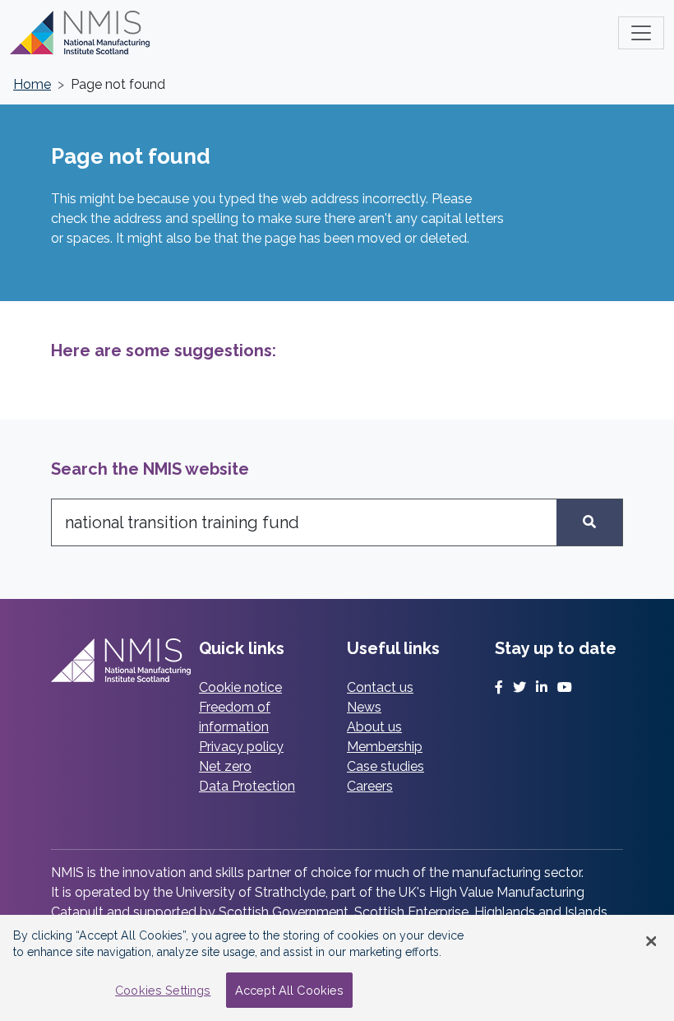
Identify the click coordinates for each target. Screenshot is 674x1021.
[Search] (589, 522)
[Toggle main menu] (641, 32)
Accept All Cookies (289, 990)
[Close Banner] (651, 941)
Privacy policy (241, 746)
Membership (384, 746)
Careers (370, 786)
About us (374, 727)
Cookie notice (240, 687)
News (364, 707)
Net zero (225, 766)
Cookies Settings (162, 990)
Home (32, 84)
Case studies (385, 766)
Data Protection (247, 786)
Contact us (380, 687)
